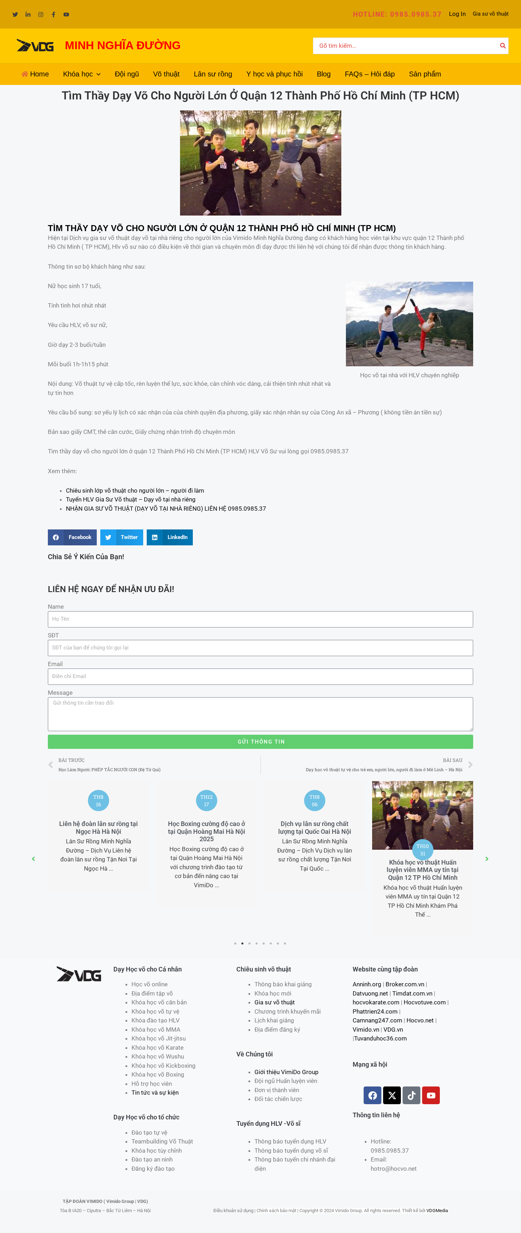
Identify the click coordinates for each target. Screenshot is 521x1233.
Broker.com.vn (405, 984)
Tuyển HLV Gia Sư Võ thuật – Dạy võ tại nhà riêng (131, 499)
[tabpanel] (98, 836)
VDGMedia (437, 1210)
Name (56, 606)
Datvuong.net (370, 993)
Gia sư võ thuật (491, 14)
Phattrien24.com (375, 1011)
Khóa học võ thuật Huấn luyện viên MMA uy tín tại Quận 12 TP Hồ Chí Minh (423, 870)
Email (55, 663)
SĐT (53, 635)
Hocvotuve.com (425, 1002)
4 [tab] (256, 943)
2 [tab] (242, 943)
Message (60, 692)
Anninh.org (367, 984)
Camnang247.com (377, 1020)
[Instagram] (41, 14)
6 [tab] (271, 943)
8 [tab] (285, 943)
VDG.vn (393, 1029)
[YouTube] (66, 14)
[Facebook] (53, 14)
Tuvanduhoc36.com (380, 1038)
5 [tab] (264, 943)
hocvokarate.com (376, 1002)
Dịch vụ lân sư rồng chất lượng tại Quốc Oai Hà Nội (314, 827)
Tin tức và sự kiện (155, 1092)
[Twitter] (15, 14)
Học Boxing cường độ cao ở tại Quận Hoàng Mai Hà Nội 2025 (206, 831)
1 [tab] (235, 943)
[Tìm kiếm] (503, 46)
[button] (397, 14)
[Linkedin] (28, 14)
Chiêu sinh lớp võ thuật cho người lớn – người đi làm (135, 490)
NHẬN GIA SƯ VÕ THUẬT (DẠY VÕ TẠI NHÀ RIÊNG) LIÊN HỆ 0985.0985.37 (166, 508)
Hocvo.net (420, 1020)
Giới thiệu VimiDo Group (286, 1072)
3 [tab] (249, 943)
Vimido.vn (366, 1029)
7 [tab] (278, 943)
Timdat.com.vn (412, 993)
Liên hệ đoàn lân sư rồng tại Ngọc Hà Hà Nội (98, 827)
